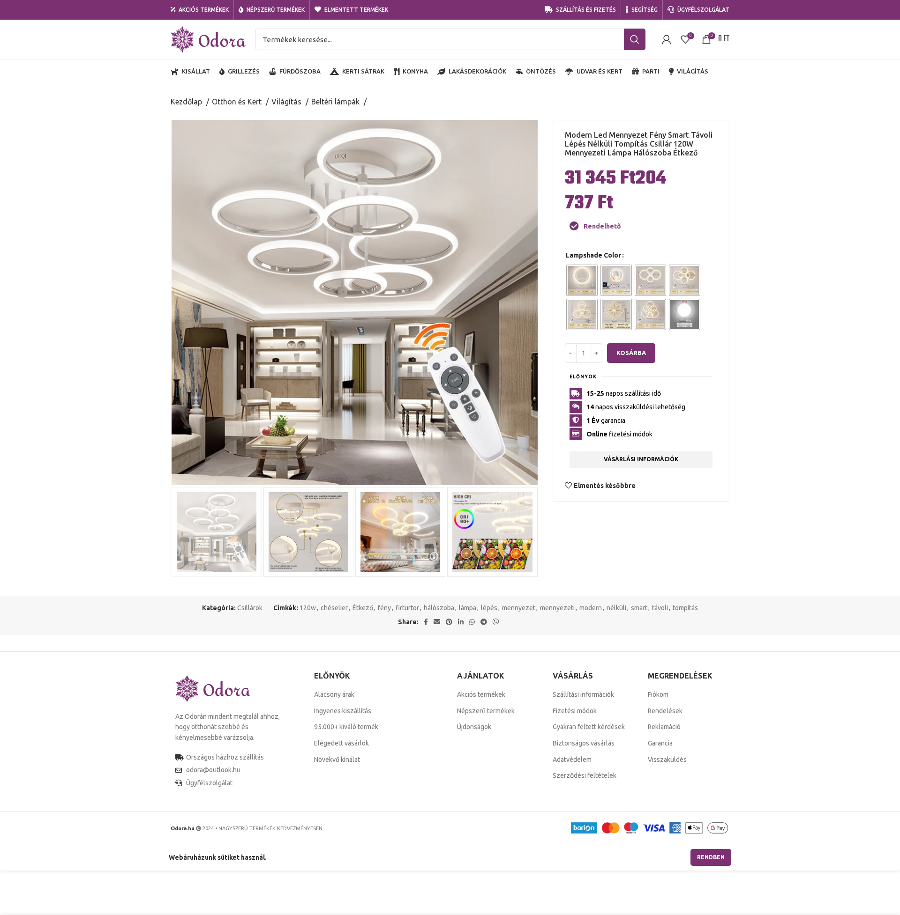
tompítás (685, 608)
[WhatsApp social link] (472, 622)
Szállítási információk (583, 694)
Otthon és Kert (237, 101)
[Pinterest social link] (449, 622)
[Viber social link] (496, 622)
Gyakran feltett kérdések (589, 727)
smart (639, 608)
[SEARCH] (634, 39)
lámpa (467, 608)
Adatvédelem (572, 759)
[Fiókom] (666, 39)
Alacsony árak (334, 694)
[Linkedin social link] (460, 622)
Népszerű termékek (486, 711)
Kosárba (631, 352)
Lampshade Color (593, 255)
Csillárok (249, 608)
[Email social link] (437, 622)
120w (308, 608)
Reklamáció (664, 727)
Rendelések (665, 711)
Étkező (362, 608)
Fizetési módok (575, 711)
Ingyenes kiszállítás (342, 711)
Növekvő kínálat (337, 759)
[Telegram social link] (484, 622)
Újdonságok (474, 727)
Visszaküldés (667, 759)
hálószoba (439, 608)
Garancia (660, 743)
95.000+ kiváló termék (346, 727)
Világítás (287, 101)
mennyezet (518, 608)
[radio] (582, 280)
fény (384, 608)
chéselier (334, 608)
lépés (489, 608)
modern (590, 608)
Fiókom (658, 694)
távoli (660, 608)
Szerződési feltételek (584, 775)
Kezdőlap (187, 101)
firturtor (407, 608)
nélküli (616, 608)
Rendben (711, 857)
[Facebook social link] (426, 622)
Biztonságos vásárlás (584, 743)
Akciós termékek (481, 694)
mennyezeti (557, 608)
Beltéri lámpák (336, 101)
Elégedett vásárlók (341, 743)
